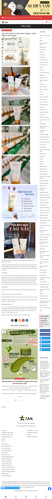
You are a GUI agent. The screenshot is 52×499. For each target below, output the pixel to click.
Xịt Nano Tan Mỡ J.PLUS (45, 307)
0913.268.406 (13, 17)
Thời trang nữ (43, 275)
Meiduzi (41, 158)
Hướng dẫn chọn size (32, 432)
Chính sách (42, 70)
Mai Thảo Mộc (43, 147)
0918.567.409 (6, 17)
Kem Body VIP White (44, 134)
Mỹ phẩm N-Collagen (44, 202)
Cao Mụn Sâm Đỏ (43, 64)
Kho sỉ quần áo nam (6, 446)
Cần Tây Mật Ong (43, 59)
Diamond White (43, 86)
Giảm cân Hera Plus (44, 102)
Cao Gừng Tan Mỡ (44, 62)
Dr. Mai (41, 91)
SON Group (42, 248)
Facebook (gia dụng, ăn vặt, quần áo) (46, 330)
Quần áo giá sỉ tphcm (7, 458)
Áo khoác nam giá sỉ (6, 463)
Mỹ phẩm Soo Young (44, 212)
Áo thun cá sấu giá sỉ (7, 461)
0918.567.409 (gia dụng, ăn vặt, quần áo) (46, 341)
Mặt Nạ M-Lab (43, 153)
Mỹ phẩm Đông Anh (44, 183)
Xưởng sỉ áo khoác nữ (7, 465)
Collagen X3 (42, 75)
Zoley (41, 310)
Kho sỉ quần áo (5, 444)
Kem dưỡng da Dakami (45, 137)
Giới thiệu (4, 430)
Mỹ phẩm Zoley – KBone (45, 220)
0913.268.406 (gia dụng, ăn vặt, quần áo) (46, 338)
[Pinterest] (23, 320)
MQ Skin (41, 163)
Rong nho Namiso (43, 239)
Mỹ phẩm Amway (43, 166)
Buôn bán (42, 52)
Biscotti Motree (43, 49)
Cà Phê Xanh (42, 57)
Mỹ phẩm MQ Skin (44, 200)
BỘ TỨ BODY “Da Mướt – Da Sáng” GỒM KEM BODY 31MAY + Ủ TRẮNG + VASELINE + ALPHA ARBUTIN (45, 373)
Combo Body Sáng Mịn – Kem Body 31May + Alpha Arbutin (45, 397)
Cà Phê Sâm (42, 54)
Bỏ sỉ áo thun (5, 452)
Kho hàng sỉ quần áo (7, 450)
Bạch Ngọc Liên (43, 47)
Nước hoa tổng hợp (44, 237)
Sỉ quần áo (21, 490)
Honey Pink (42, 114)
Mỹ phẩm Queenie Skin (45, 210)
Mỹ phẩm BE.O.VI (43, 171)
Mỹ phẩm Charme (43, 174)
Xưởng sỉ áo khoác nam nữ (8, 467)
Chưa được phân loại (44, 72)
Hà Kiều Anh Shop (44, 104)
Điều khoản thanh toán (32, 436)
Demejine (42, 84)
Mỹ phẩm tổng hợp (44, 215)
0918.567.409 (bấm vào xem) (12, 487)
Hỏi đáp (29, 434)
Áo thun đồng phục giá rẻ (8, 456)
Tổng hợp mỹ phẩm (44, 286)
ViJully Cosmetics (43, 305)
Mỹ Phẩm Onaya (43, 205)
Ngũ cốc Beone (43, 222)
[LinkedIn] (27, 320)
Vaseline (41, 293)
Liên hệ (3, 438)
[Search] (43, 22)
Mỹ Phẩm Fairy (43, 185)
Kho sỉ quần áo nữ (6, 448)
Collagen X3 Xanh (43, 77)
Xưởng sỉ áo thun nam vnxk (8, 469)
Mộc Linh (42, 161)
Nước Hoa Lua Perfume (45, 234)
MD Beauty (42, 156)
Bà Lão (41, 40)
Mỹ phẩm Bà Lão (43, 169)
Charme (41, 67)
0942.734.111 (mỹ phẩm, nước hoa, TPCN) (46, 349)
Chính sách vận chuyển (7, 434)
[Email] (19, 320)
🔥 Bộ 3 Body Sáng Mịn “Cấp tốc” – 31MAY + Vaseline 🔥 (45, 380)
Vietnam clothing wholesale (8, 471)
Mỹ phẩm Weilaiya (44, 217)
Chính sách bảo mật (6, 436)
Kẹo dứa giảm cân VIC (44, 142)
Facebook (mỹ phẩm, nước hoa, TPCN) (46, 334)
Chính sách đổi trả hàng (7, 432)
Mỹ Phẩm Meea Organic (6, 30)
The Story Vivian (43, 270)
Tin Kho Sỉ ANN (43, 281)
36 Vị (41, 38)
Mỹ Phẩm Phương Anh (44, 207)
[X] (16, 320)
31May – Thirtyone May (45, 35)
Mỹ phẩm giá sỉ (5, 473)
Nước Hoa (42, 227)
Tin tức (3, 441)
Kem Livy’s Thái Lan (44, 139)
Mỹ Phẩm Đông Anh (44, 180)
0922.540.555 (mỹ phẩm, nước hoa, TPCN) (46, 345)
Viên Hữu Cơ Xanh (44, 296)
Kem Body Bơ (43, 123)
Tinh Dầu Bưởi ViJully (44, 284)
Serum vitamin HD (44, 246)
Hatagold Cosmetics (44, 112)
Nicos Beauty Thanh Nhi (45, 225)
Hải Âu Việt (42, 107)
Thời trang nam (43, 272)
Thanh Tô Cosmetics (44, 259)
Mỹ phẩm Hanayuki (44, 192)
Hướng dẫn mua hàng (32, 430)
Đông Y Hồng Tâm (44, 89)
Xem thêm (19, 396)
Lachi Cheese (43, 144)
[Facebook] (12, 320)
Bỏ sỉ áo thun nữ (6, 454)
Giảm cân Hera (43, 99)
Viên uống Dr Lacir (44, 298)
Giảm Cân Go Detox (44, 96)
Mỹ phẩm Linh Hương (44, 194)
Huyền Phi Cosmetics (44, 117)
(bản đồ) (40, 17)
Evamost (41, 94)
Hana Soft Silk (43, 109)
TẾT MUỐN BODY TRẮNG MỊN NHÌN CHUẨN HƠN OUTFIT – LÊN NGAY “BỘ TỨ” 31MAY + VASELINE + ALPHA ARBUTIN (45, 365)
